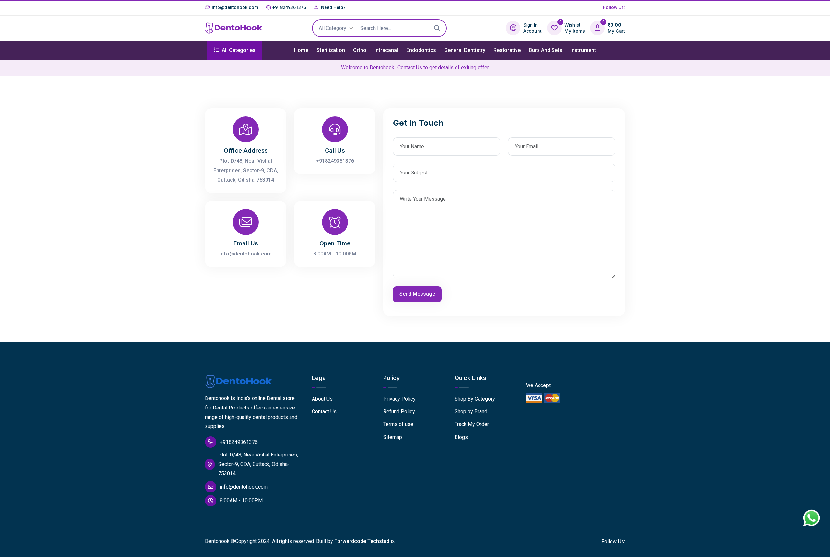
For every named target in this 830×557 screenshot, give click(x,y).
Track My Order (472, 424)
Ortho (359, 50)
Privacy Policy (399, 399)
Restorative (507, 50)
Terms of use (398, 424)
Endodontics (421, 50)
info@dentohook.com (235, 7)
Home (301, 50)
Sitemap (392, 437)
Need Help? (333, 7)
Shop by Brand (471, 412)
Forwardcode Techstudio (364, 541)
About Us (322, 399)
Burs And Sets (545, 50)
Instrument (583, 50)
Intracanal (386, 50)
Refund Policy (399, 412)
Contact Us (324, 412)
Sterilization (330, 50)
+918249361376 (289, 7)
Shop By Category (475, 399)
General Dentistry (464, 50)
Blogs (461, 437)
